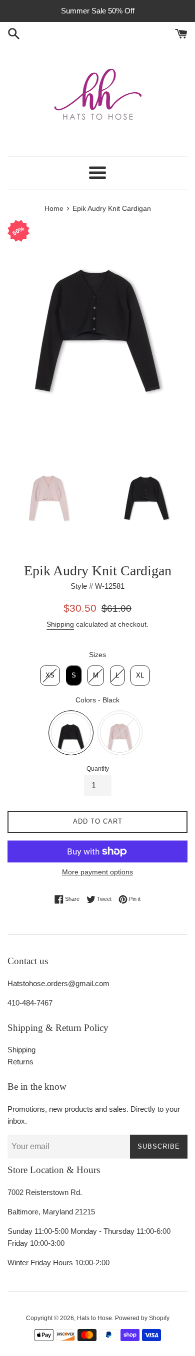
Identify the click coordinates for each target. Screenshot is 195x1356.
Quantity (97, 768)
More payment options (97, 872)
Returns (21, 1061)
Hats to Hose (94, 1318)
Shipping (60, 624)
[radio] (50, 675)
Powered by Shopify (142, 1318)
